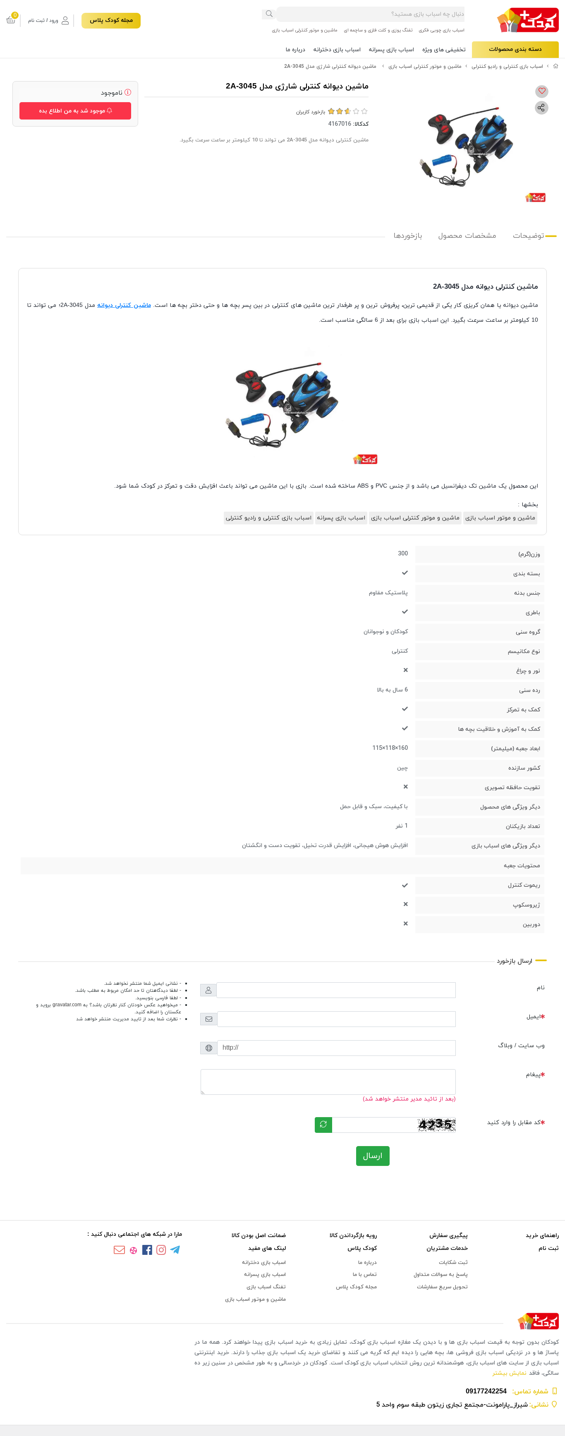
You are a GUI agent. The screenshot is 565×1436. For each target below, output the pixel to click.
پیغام (533, 1074)
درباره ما (295, 50)
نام (541, 988)
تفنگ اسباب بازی (266, 1287)
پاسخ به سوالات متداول (441, 1274)
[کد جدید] (323, 1125)
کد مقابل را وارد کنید (514, 1122)
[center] (269, 14)
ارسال (373, 1156)
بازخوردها (407, 236)
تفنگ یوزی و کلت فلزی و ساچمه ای (378, 30)
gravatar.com (67, 1005)
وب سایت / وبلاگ (521, 1045)
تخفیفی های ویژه (444, 50)
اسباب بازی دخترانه (337, 50)
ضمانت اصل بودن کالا (258, 1236)
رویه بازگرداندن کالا (353, 1236)
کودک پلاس (362, 1248)
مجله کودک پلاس (111, 20)
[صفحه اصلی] (556, 66)
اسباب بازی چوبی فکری (441, 30)
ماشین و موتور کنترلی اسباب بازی (305, 30)
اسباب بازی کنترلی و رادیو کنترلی (507, 66)
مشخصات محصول (467, 236)
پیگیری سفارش (448, 1236)
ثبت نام (549, 1248)
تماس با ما (365, 1274)
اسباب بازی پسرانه (391, 50)
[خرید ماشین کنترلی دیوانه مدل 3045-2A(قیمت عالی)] (282, 1322)
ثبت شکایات (453, 1262)
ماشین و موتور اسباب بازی (500, 518)
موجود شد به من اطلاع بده (73, 111)
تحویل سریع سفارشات (442, 1287)
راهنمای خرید (542, 1236)
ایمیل (534, 1016)
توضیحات (528, 236)
